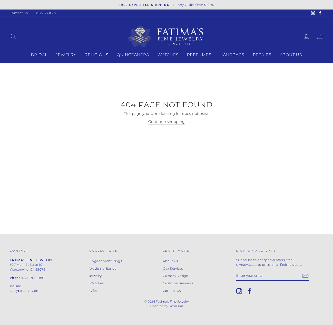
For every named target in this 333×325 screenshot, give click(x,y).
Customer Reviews (178, 283)
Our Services (173, 268)
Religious (96, 54)
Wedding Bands (102, 268)
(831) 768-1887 (44, 13)
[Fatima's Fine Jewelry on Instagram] (239, 291)
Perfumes (199, 54)
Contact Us (19, 13)
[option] (166, 4)
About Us (291, 54)
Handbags (232, 54)
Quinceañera (133, 54)
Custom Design (175, 276)
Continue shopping (166, 121)
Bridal (39, 54)
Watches (168, 54)
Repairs (262, 54)
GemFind (176, 306)
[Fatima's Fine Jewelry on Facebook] (249, 291)
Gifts (93, 291)
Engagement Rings (105, 261)
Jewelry (66, 54)
